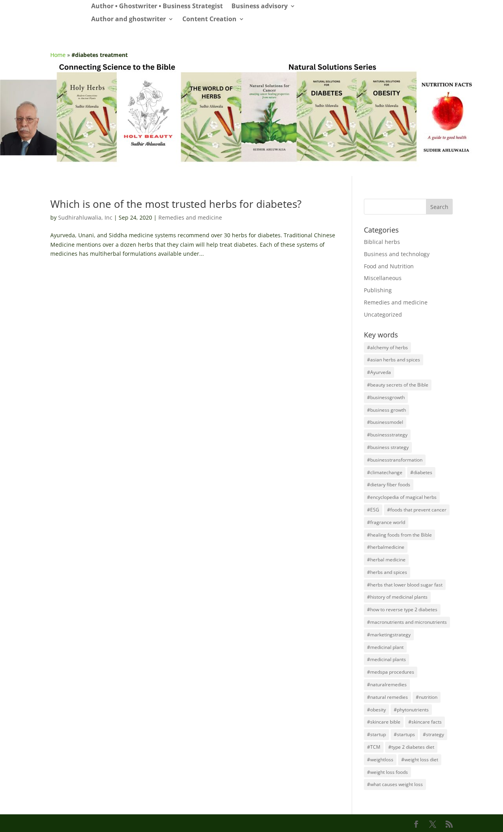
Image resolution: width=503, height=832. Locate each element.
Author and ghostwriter (128, 19)
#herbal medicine (386, 559)
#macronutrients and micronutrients (407, 622)
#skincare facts (425, 721)
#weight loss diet (419, 759)
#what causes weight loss (395, 784)
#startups (404, 734)
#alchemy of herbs (387, 347)
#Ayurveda (379, 372)
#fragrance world (386, 522)
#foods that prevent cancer (416, 509)
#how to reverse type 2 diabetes (402, 609)
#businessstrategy (387, 434)
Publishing (378, 290)
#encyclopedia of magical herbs (402, 497)
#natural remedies (387, 697)
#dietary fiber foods (388, 484)
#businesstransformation (394, 459)
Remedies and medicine (190, 217)
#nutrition (426, 697)
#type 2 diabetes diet (411, 747)
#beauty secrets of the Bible (397, 384)
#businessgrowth (386, 397)
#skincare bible (383, 721)
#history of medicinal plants (397, 597)
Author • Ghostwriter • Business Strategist (157, 6)
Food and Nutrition (389, 266)
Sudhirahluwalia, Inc (85, 217)
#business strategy (388, 447)
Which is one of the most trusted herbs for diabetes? (175, 204)
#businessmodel (385, 422)
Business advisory (259, 6)
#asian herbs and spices (393, 359)
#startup (376, 734)
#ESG (373, 509)
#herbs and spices (387, 572)
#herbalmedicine (385, 547)
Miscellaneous (383, 278)
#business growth (386, 410)
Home (58, 55)
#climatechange (384, 472)
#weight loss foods (387, 772)
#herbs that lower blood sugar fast (404, 584)
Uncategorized (383, 314)
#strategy (433, 734)
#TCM (373, 747)
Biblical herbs (382, 242)
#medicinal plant (385, 647)
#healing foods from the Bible (399, 534)
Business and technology (397, 254)
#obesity (376, 709)
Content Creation (209, 19)
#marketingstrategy (389, 634)
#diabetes (421, 472)
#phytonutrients (411, 709)
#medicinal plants (386, 659)
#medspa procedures (390, 672)
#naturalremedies (387, 684)
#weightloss (380, 759)
